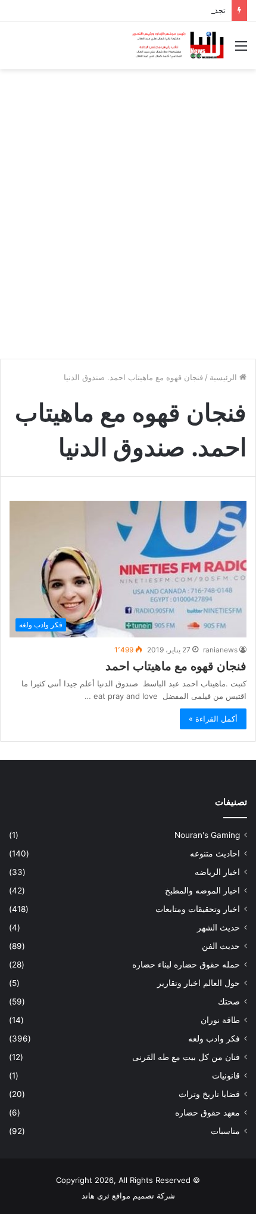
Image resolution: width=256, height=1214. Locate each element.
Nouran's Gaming (207, 835)
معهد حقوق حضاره (207, 1112)
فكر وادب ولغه (214, 1038)
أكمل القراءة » (213, 718)
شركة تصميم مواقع (143, 1195)
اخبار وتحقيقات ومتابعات (197, 909)
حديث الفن (221, 946)
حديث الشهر (218, 927)
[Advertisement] (128, 209)
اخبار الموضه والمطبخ (202, 890)
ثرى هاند (96, 1195)
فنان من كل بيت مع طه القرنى (186, 1057)
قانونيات (226, 1075)
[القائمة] (241, 49)
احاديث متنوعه (215, 853)
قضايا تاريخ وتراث (209, 1094)
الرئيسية (224, 377)
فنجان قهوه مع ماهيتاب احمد (175, 666)
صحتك (229, 1001)
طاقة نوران (220, 1020)
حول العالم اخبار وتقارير (198, 983)
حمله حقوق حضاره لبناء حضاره (186, 964)
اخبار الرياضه (217, 872)
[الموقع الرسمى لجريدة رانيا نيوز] (178, 45)
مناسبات (225, 1131)
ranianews (220, 649)
